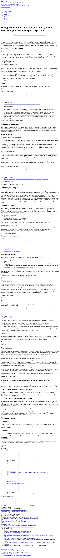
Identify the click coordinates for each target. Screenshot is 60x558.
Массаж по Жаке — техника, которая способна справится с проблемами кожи (27, 472)
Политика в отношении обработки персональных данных (16, 555)
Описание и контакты (9, 21)
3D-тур (6, 19)
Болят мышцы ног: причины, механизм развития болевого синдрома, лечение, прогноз (30, 493)
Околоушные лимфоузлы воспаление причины (13, 510)
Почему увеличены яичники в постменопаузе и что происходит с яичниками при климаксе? (28, 535)
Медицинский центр (7, 549)
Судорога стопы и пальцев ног (12, 251)
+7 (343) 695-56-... (10, 4)
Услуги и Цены (8, 11)
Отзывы (6, 16)
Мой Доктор (4, 1)
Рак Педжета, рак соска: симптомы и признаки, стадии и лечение (21, 538)
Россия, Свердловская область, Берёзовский (12, 2)
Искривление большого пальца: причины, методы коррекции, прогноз (22, 317)
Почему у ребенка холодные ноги (16, 483)
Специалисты (7, 15)
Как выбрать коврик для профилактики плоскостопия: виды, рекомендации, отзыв (26, 179)
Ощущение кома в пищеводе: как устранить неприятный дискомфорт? (19, 518)
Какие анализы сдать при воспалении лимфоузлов (14, 521)
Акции (5, 14)
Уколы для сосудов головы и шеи (9, 515)
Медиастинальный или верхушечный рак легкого (17, 532)
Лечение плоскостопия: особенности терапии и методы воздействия (22, 104)
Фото (5, 12)
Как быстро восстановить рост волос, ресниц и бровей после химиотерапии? (24, 546)
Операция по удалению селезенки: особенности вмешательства (17, 527)
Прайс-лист (7, 18)
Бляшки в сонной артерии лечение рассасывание (14, 512)
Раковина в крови (5, 524)
